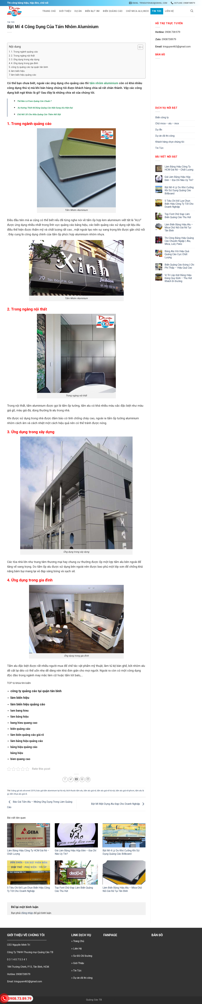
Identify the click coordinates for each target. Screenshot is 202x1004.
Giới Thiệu (65, 11)
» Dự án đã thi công (81, 977)
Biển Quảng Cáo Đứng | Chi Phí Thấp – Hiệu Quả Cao (179, 266)
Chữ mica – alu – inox (167, 123)
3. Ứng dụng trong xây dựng (25, 59)
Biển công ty (162, 117)
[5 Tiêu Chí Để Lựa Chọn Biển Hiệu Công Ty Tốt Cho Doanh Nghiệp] (28, 872)
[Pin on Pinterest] (82, 779)
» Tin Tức (76, 970)
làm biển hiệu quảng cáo (23, 75)
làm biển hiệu (18, 71)
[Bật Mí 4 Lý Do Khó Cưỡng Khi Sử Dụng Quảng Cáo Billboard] (124, 835)
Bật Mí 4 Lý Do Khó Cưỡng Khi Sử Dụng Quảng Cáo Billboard (121, 852)
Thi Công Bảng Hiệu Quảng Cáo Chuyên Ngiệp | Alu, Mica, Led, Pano (179, 240)
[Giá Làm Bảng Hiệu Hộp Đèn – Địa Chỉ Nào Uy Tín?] (76, 835)
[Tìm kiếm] (192, 11)
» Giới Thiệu (77, 963)
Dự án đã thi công (165, 135)
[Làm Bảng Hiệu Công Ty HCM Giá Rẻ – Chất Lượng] (28, 835)
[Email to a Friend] (76, 779)
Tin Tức (156, 11)
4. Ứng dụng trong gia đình (24, 63)
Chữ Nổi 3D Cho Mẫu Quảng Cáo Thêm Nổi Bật (39, 114)
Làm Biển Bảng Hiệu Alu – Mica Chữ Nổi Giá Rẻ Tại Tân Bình (122, 889)
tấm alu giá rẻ (90, 790)
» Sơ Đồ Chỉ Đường (81, 955)
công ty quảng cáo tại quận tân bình (29, 67)
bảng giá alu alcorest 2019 (23, 790)
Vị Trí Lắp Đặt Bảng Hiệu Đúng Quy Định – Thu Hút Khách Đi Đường (178, 278)
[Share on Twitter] (70, 779)
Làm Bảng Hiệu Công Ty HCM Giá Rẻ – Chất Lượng (179, 168)
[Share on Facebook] (65, 779)
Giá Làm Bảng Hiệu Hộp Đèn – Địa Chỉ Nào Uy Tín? (179, 178)
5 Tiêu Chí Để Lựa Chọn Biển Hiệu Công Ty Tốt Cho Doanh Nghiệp (28, 889)
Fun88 (112, 999)
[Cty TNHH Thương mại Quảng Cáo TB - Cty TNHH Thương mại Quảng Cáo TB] (21, 11)
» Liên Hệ (76, 948)
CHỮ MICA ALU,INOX (137, 11)
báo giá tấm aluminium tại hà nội (50, 790)
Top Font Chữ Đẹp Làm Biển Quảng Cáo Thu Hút (178, 216)
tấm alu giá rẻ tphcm (125, 790)
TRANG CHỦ (49, 11)
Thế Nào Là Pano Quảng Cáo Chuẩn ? (34, 101)
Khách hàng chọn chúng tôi (169, 141)
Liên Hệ (169, 11)
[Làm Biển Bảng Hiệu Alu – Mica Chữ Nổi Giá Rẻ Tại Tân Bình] (124, 872)
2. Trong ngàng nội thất (23, 55)
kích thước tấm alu (74, 790)
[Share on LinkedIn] (87, 779)
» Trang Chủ (77, 941)
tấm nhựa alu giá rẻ (18, 794)
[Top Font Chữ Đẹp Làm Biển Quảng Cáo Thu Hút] (76, 872)
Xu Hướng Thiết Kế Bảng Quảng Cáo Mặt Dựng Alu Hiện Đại (45, 108)
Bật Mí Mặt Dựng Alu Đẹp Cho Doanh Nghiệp (116, 804)
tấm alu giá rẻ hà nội (106, 790)
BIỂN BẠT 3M (92, 11)
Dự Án (77, 11)
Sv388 (105, 999)
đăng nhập (27, 912)
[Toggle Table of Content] (138, 47)
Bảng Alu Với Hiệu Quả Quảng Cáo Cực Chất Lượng (177, 254)
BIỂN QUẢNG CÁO (112, 11)
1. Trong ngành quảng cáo (24, 51)
